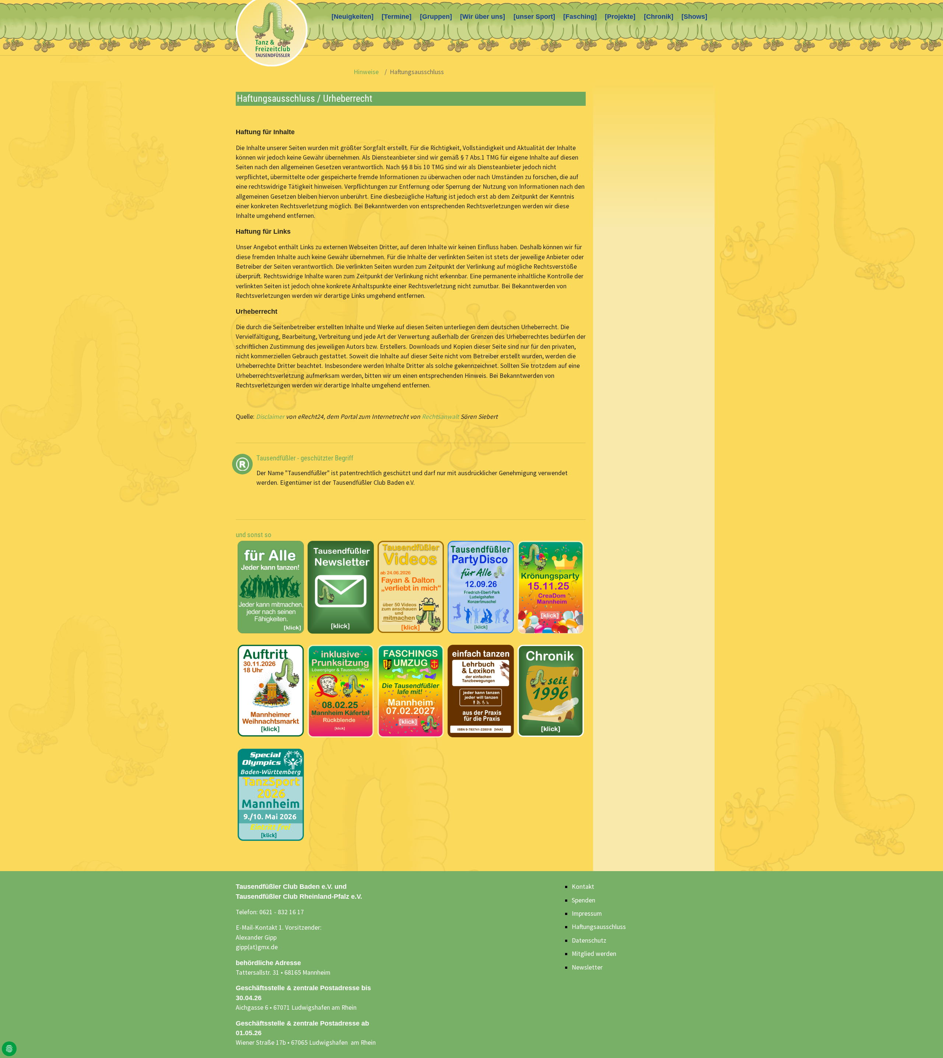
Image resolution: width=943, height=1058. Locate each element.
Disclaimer (270, 417)
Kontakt (583, 887)
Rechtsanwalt (440, 417)
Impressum (587, 913)
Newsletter (587, 967)
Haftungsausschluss (599, 927)
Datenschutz (589, 940)
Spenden (583, 900)
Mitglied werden (594, 954)
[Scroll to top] (926, 1041)
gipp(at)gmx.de (257, 947)
